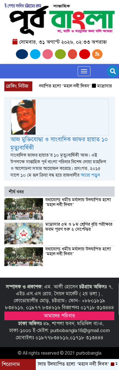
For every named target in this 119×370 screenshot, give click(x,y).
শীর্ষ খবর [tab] (16, 192)
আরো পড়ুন (90, 175)
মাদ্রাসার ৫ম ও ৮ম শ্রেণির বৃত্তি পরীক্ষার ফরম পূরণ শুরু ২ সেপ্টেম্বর (78, 226)
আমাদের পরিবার (59, 316)
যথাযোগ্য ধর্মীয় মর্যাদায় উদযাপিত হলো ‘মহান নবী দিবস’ (78, 202)
